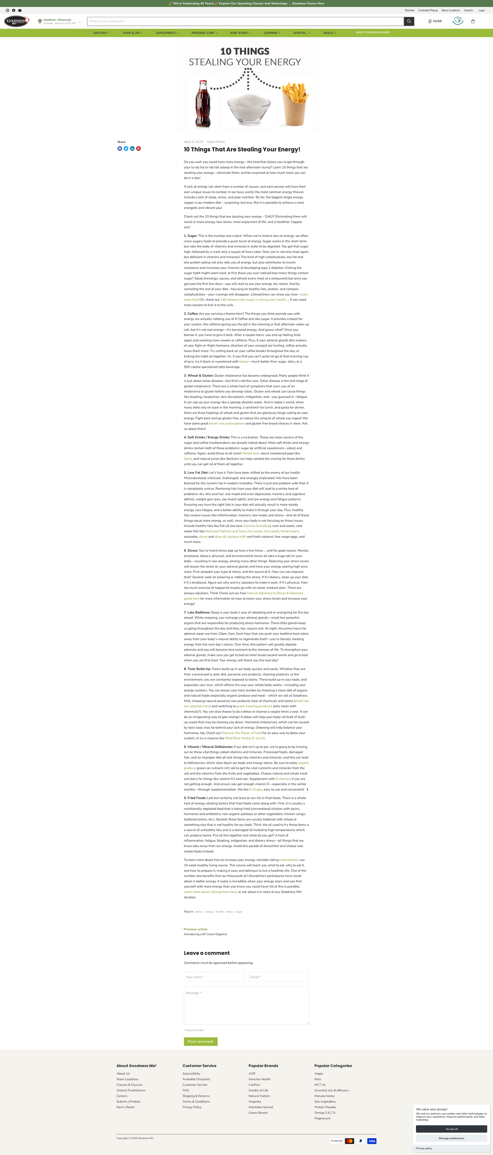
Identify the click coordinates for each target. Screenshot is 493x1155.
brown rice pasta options (227, 423)
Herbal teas (250, 453)
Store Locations (451, 10)
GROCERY (100, 33)
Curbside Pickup (428, 10)
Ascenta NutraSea (256, 526)
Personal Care (203, 33)
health (219, 912)
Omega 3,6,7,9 (324, 1113)
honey (243, 361)
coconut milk (237, 536)
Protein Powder (325, 1107)
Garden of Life (258, 1090)
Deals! (329, 33)
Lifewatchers (289, 860)
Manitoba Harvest (261, 1107)
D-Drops (255, 789)
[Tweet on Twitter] (126, 148)
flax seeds (254, 531)
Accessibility (191, 1073)
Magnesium (322, 1118)
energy (209, 912)
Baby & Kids (239, 33)
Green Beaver (258, 1113)
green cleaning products (255, 706)
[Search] (409, 21)
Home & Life (132, 33)
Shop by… (300, 33)
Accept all (452, 1129)
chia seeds (271, 531)
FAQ (186, 1090)
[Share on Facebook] (119, 148)
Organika (255, 1101)
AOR (252, 1073)
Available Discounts (196, 1079)
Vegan (318, 1073)
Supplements (166, 33)
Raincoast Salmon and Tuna (225, 531)
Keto (317, 1079)
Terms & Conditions (196, 1101)
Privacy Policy (192, 1107)
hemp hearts (290, 531)
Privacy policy (424, 1148)
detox (198, 912)
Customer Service (195, 1085)
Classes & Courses (130, 1085)
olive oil (220, 536)
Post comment (201, 1041)
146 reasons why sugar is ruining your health (253, 299)
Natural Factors (259, 1096)
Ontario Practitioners (131, 1090)
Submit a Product (128, 1101)
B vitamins (283, 779)
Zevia (188, 458)
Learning (271, 33)
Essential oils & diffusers (331, 1090)
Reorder (410, 10)
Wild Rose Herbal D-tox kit (245, 738)
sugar (238, 912)
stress (229, 912)
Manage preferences (451, 1138)
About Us (123, 1073)
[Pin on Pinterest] (138, 148)
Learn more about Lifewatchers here (210, 892)
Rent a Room (126, 1107)
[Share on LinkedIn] (132, 148)
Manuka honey (324, 1096)
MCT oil (319, 1085)
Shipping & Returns (196, 1096)
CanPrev (254, 1085)
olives (203, 536)
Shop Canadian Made (373, 32)
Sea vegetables (325, 1101)
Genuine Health (260, 1079)
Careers (468, 10)
